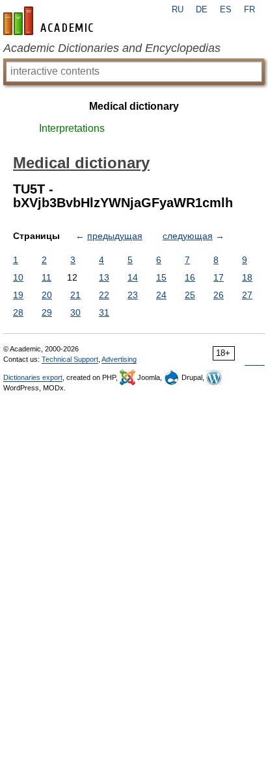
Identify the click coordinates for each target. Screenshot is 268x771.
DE (202, 9)
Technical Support (70, 359)
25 (190, 295)
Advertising (119, 359)
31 (104, 312)
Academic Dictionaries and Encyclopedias (112, 48)
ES (226, 9)
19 (18, 295)
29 (47, 312)
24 (161, 295)
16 (190, 277)
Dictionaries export (32, 377)
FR (249, 9)
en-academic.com (50, 20)
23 (132, 295)
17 (218, 277)
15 (161, 277)
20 (47, 295)
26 (218, 295)
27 (247, 295)
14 (132, 277)
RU (177, 9)
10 (18, 277)
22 (104, 295)
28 (18, 312)
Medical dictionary (134, 106)
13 (104, 277)
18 (247, 277)
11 (46, 277)
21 (75, 295)
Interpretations (72, 128)
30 (75, 312)
